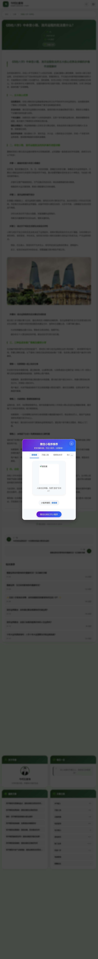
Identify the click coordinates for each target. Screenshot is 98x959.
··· (72, 455)
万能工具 (45, 454)
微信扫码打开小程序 (49, 514)
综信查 (34, 454)
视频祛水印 (57, 454)
